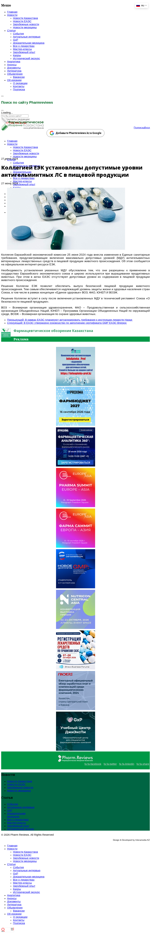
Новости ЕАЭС (22, 21)
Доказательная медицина (28, 42)
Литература (14, 70)
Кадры (17, 55)
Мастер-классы (22, 49)
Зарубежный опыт (24, 52)
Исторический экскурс (26, 58)
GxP (15, 39)
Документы (14, 67)
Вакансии (19, 77)
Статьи (11, 30)
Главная (12, 11)
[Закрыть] (2, 110)
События (18, 33)
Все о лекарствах (24, 46)
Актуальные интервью (26, 36)
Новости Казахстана (25, 18)
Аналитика (13, 61)
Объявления (15, 74)
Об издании (14, 80)
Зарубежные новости (26, 24)
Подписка (19, 89)
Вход (147, 127)
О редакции (20, 83)
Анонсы (12, 64)
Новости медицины (25, 27)
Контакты (18, 86)
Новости (12, 15)
